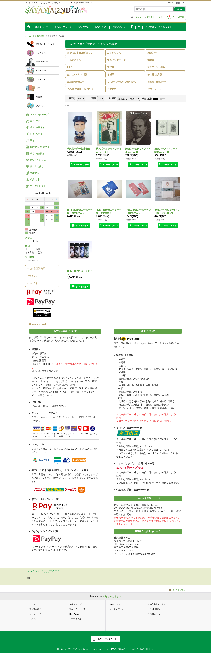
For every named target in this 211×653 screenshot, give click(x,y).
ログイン (137, 17)
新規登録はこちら (155, 17)
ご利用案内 (32, 276)
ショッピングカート (38, 614)
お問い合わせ (33, 283)
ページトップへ (178, 590)
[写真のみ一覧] (156, 98)
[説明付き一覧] (163, 98)
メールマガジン (117, 609)
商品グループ (75, 604)
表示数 (72, 98)
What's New (115, 604)
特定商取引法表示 (36, 268)
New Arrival (74, 614)
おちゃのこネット (112, 596)
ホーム (32, 604)
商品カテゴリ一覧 (77, 609)
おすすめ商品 (75, 619)
